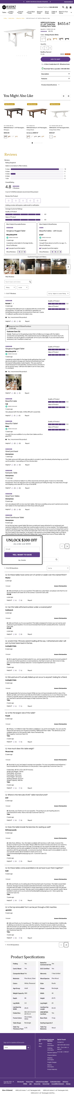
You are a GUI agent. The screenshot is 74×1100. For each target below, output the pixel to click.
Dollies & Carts (54, 12)
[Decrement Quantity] (42, 48)
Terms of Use (37, 1084)
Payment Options (52, 1052)
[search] (63, 7)
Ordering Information (50, 1049)
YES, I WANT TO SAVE (22, 554)
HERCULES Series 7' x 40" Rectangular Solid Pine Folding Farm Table (14, 127)
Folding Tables (11, 18)
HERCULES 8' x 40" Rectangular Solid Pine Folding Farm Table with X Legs (59, 127)
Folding (5, 18)
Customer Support (68, 1)
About (40, 1043)
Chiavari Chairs (20, 12)
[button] (20, 38)
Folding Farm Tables (20, 18)
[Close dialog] (41, 537)
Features (44, 79)
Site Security (20, 1081)
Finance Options (51, 1055)
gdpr (30, 1084)
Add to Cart (55, 59)
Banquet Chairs (39, 12)
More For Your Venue (63, 12)
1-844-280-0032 (53, 7)
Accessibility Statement (58, 1084)
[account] (67, 7)
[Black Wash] (66, 39)
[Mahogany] (61, 39)
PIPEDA (25, 1084)
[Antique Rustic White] (43, 39)
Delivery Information (50, 1044)
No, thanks (22, 560)
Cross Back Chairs (31, 12)
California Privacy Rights (42, 1081)
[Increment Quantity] (50, 48)
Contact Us (60, 1042)
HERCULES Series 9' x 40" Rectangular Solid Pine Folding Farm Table (37, 127)
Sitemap (68, 1084)
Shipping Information (50, 1059)
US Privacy (65, 1081)
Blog (40, 1046)
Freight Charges (51, 1062)
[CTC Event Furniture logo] (9, 7)
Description (45, 74)
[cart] (70, 8)
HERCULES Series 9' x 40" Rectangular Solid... (56, 1090)
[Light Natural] (55, 39)
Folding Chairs (11, 12)
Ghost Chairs (47, 12)
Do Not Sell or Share (55, 1081)
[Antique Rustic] (49, 39)
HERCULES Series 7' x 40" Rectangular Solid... (28, 1090)
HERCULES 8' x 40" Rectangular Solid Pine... (43, 1093)
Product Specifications (49, 85)
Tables (4, 12)
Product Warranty (52, 1069)
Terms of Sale (46, 1084)
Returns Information (50, 1066)
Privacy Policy (29, 1081)
